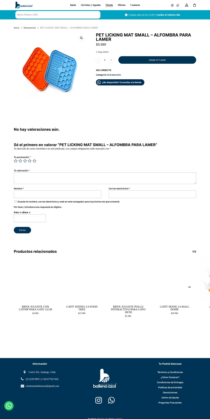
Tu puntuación (22, 157)
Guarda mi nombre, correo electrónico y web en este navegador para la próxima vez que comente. (69, 201)
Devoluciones (170, 392)
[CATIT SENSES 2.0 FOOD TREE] (82, 279)
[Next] (189, 287)
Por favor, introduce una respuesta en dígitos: (38, 207)
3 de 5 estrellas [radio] (25, 161)
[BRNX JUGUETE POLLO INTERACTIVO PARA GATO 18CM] (128, 279)
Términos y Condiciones (170, 372)
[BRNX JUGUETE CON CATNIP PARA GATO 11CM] (35, 279)
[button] (81, 38)
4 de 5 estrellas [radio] (30, 161)
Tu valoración (22, 170)
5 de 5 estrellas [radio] (35, 161)
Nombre (19, 188)
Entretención (30, 27)
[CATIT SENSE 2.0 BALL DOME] (174, 279)
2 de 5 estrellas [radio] (20, 161)
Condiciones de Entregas (170, 382)
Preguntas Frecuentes (170, 402)
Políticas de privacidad (170, 387)
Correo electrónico (119, 188)
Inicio (16, 27)
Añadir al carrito (157, 60)
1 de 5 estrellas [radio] (16, 161)
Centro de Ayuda (170, 397)
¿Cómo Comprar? (170, 377)
